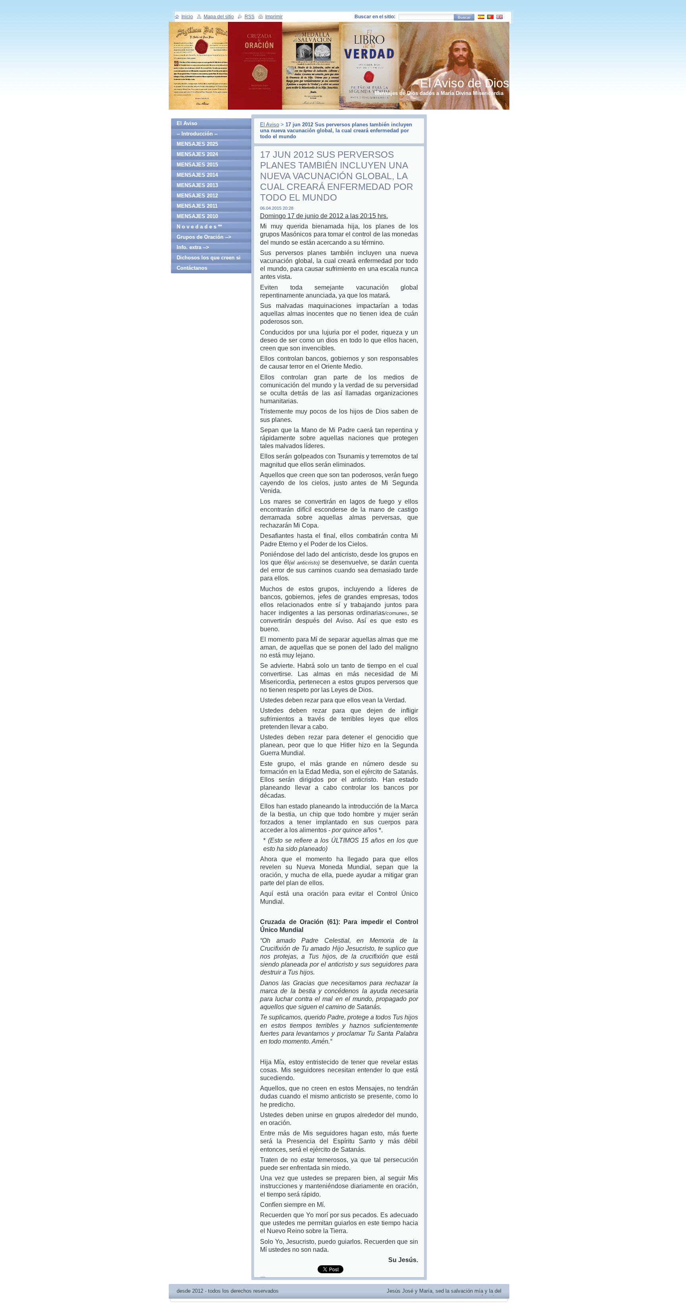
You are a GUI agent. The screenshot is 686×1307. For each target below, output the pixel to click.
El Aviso (269, 125)
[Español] (481, 17)
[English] (499, 17)
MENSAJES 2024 (197, 154)
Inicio (187, 16)
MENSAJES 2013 (197, 185)
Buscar (464, 17)
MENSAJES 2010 (197, 216)
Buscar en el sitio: (375, 16)
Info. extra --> (193, 247)
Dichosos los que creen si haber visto (209, 259)
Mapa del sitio (219, 16)
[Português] (490, 17)
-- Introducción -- (197, 134)
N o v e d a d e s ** (199, 227)
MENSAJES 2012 (197, 196)
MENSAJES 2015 (197, 165)
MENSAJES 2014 (197, 175)
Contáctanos (192, 268)
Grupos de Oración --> (204, 237)
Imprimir (274, 16)
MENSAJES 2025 (197, 144)
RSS (249, 16)
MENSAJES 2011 (197, 206)
